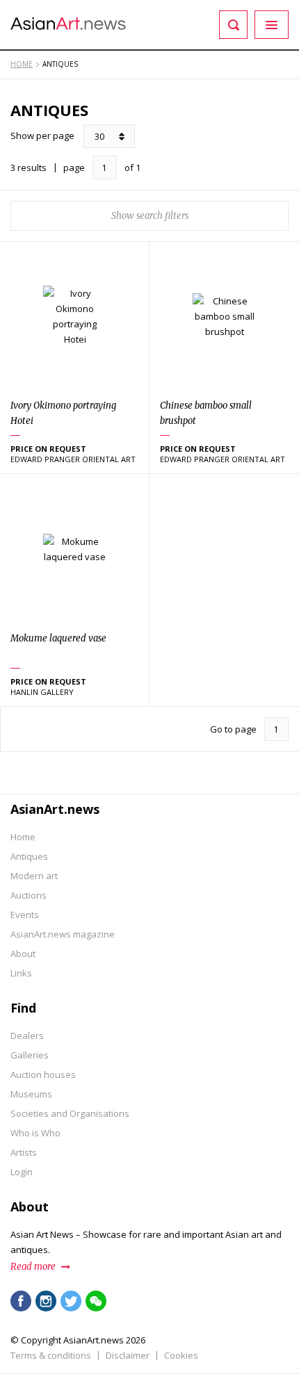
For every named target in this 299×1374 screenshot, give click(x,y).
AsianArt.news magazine (62, 934)
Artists (23, 1152)
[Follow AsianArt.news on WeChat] (96, 1301)
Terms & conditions (50, 1355)
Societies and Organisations (69, 1113)
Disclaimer (128, 1355)
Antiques (29, 856)
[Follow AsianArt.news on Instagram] (45, 1301)
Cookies (181, 1355)
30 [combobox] (99, 136)
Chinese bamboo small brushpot (206, 413)
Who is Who (35, 1133)
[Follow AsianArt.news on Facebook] (20, 1301)
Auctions (28, 895)
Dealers (27, 1035)
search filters (162, 216)
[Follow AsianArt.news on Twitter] (70, 1301)
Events (24, 914)
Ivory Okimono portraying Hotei (63, 413)
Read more (33, 1267)
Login (21, 1172)
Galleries (29, 1055)
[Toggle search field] (233, 24)
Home (22, 837)
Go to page (233, 729)
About (22, 953)
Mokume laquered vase (58, 638)
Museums (31, 1094)
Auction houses (43, 1074)
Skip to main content (85, 9)
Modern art (34, 875)
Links (21, 973)
